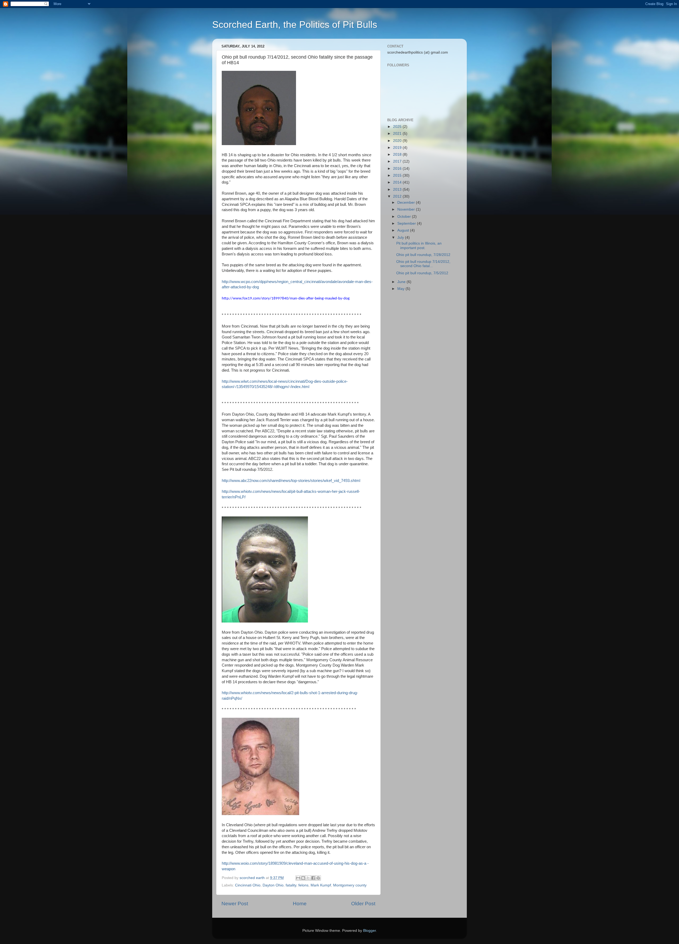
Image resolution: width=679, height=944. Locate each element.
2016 (398, 169)
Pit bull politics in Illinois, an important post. (419, 245)
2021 (398, 134)
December (406, 203)
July (401, 238)
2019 (398, 148)
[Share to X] (308, 878)
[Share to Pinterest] (318, 878)
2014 (398, 182)
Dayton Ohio (273, 885)
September (407, 223)
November (406, 209)
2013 (398, 190)
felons (303, 885)
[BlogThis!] (303, 878)
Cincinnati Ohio (247, 885)
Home (300, 903)
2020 (398, 141)
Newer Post (234, 903)
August (403, 230)
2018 (398, 154)
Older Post (363, 903)
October (404, 217)
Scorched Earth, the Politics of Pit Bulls (294, 24)
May (401, 289)
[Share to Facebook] (313, 878)
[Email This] (298, 878)
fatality (291, 885)
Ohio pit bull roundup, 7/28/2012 (423, 255)
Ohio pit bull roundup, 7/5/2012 (422, 273)
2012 (398, 196)
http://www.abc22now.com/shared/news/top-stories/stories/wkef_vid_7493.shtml (291, 480)
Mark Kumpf (321, 885)
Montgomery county (350, 885)
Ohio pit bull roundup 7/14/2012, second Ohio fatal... (423, 264)
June (402, 282)
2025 (398, 127)
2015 (398, 175)
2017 (398, 161)
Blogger (369, 931)
